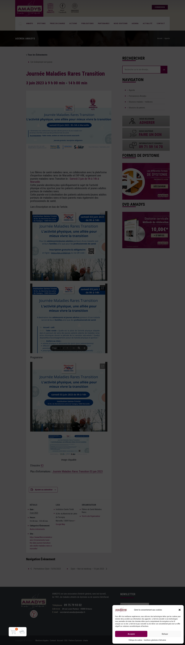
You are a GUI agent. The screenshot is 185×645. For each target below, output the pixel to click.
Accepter (131, 634)
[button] (179, 609)
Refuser (165, 634)
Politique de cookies (135, 640)
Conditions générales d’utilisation (155, 640)
